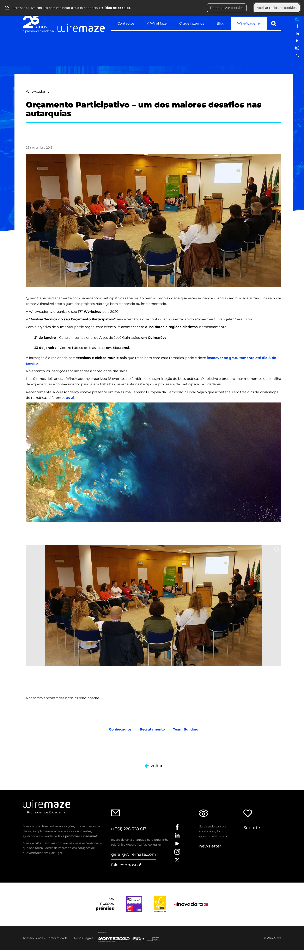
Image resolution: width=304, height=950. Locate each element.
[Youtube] (297, 40)
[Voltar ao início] (64, 23)
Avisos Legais (83, 938)
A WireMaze (157, 23)
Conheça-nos (120, 729)
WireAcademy (249, 23)
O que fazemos (191, 23)
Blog (220, 23)
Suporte (251, 827)
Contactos (125, 23)
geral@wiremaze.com (133, 854)
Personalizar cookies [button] (226, 8)
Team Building (185, 729)
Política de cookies (114, 8)
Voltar (157, 765)
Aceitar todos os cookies (277, 8)
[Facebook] (297, 26)
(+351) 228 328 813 (128, 828)
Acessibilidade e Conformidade (45, 938)
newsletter (210, 846)
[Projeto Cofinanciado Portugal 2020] (132, 937)
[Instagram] (297, 48)
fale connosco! (126, 864)
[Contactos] (297, 19)
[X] (297, 55)
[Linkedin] (297, 33)
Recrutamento (152, 729)
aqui (70, 398)
